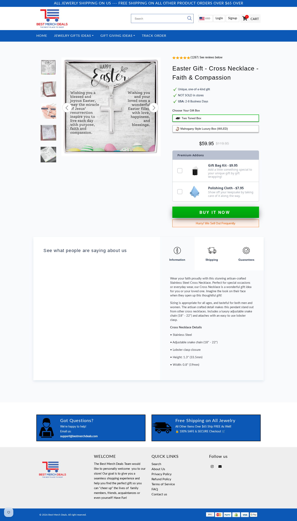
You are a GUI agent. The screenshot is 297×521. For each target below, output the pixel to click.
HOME (41, 36)
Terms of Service (163, 484)
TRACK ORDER (154, 36)
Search (156, 464)
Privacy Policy (162, 474)
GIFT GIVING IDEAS (116, 36)
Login (219, 18)
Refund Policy (161, 479)
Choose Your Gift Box (186, 110)
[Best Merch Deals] (62, 18)
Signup (232, 18)
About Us (158, 469)
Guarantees (246, 259)
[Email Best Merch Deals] (220, 467)
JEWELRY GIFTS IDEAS (72, 36)
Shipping (211, 259)
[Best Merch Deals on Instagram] (212, 467)
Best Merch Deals (57, 515)
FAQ (155, 489)
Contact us (159, 494)
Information (177, 259)
